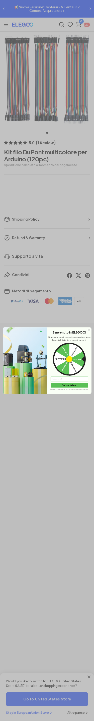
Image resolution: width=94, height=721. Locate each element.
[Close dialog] (88, 329)
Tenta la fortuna (69, 385)
